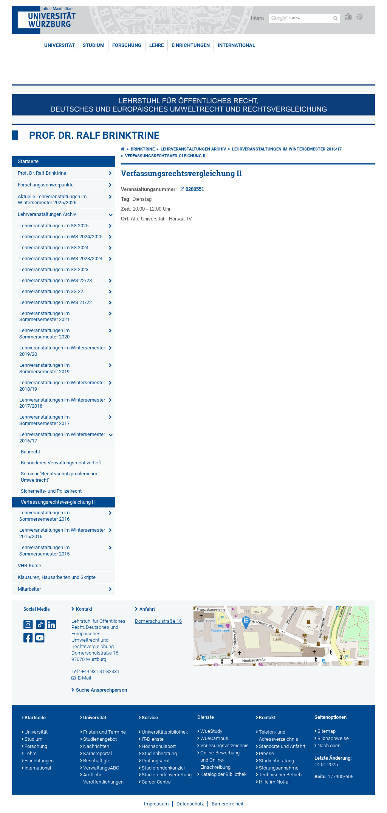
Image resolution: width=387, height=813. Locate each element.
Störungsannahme (279, 768)
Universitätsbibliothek (165, 732)
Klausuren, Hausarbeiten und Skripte (57, 577)
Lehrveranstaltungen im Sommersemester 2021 (44, 316)
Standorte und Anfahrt (282, 746)
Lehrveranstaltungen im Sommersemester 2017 (44, 420)
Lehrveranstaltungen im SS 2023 (53, 269)
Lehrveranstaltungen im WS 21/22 (55, 302)
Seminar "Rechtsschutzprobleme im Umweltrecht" (59, 477)
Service (150, 717)
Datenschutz (190, 804)
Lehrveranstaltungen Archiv (47, 214)
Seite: (320, 776)
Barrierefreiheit (227, 804)
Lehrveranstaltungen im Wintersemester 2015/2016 (62, 533)
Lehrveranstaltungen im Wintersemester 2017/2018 (62, 403)
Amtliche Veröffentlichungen (103, 778)
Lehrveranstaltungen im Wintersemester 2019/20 (62, 351)
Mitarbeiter (29, 589)
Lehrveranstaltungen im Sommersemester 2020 (44, 333)
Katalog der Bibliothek (223, 774)
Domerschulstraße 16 (158, 621)
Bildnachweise (333, 738)
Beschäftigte (96, 760)
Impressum (156, 804)
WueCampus (214, 738)
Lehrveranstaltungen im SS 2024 (53, 247)
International (236, 45)
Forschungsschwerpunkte (46, 185)
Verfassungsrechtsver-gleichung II (58, 502)
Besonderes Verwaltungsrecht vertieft (61, 462)
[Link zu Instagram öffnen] (28, 624)
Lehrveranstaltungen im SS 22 (51, 291)
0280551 (195, 189)
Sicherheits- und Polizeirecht (51, 491)
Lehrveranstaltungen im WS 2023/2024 (60, 258)
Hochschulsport (159, 746)
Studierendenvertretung (166, 774)
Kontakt (84, 609)
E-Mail (84, 678)
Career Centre (156, 782)
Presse (266, 753)
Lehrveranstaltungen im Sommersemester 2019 (44, 368)
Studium (93, 45)
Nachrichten (96, 746)
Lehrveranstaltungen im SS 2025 (53, 225)
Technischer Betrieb (280, 774)
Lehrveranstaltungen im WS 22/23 (55, 280)
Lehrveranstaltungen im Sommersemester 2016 (44, 516)
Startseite (28, 161)
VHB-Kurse (29, 565)
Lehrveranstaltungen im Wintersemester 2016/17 (62, 437)
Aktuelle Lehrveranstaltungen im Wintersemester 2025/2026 (52, 200)
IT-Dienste (153, 739)
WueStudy (211, 731)
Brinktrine (143, 149)
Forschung (126, 45)
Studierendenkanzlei (163, 768)
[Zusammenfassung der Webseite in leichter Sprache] (348, 17)
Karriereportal (97, 753)
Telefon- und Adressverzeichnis (278, 735)
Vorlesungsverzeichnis (224, 745)
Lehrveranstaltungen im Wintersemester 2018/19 (62, 386)
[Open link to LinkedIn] (52, 624)
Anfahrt (147, 609)
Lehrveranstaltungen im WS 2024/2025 (60, 236)
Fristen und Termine (104, 732)
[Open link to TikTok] (40, 624)
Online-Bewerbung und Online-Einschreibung (220, 760)
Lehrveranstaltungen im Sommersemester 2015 (44, 551)
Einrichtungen (191, 45)
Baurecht (30, 452)
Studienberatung (159, 753)
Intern (257, 18)
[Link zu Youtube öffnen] (40, 638)
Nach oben (329, 745)
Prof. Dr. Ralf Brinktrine (94, 135)
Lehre (156, 45)
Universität (59, 45)
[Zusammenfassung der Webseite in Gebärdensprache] (359, 17)
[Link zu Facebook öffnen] (28, 638)
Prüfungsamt (156, 760)
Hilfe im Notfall (275, 782)
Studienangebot (100, 739)
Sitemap (326, 731)
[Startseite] (123, 149)
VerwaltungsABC (101, 768)
